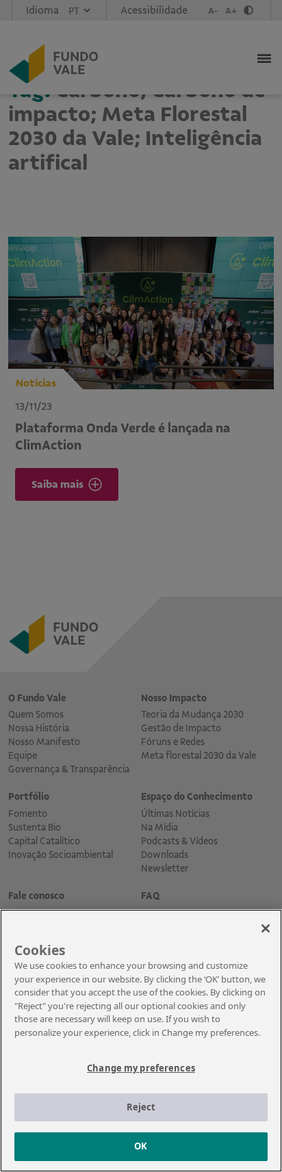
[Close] (266, 928)
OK (140, 1146)
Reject (141, 1107)
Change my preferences (141, 1068)
